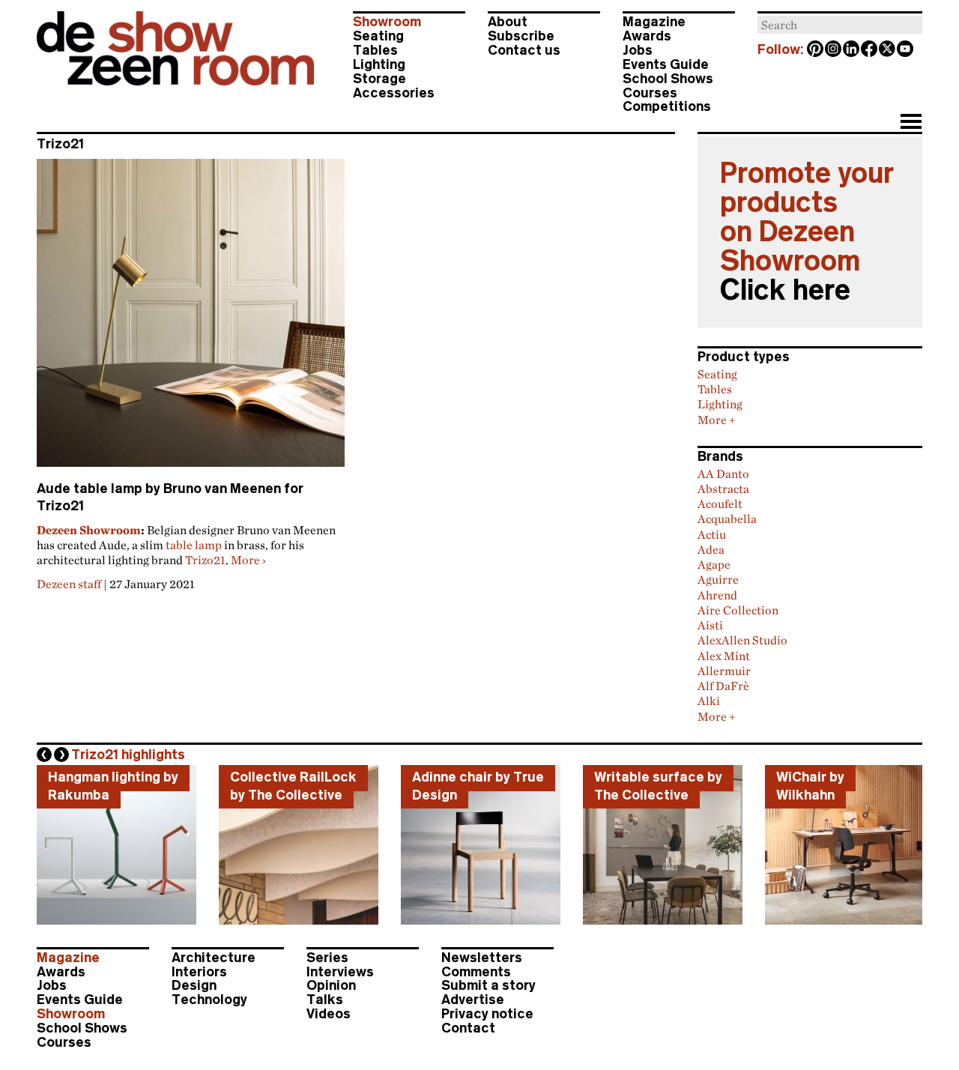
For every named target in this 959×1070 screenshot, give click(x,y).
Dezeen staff (69, 583)
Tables (375, 50)
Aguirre (718, 579)
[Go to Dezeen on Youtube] (906, 50)
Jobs (638, 50)
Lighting (379, 64)
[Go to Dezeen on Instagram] (834, 50)
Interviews (340, 972)
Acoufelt (720, 503)
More (248, 559)
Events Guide (666, 64)
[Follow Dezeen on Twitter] (888, 50)
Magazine (654, 21)
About (507, 21)
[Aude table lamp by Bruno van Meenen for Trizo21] (191, 319)
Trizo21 (205, 559)
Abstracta (723, 488)
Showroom (387, 21)
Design (194, 985)
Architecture (213, 957)
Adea (711, 549)
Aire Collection (738, 609)
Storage (379, 78)
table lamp (194, 544)
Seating (378, 36)
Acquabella (727, 518)
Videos (328, 1014)
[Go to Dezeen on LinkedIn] (852, 50)
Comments (476, 972)
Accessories (394, 93)
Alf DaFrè (723, 685)
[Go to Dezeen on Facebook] (870, 50)
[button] (911, 123)
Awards (647, 36)
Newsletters (481, 957)
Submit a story (488, 985)
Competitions (667, 106)
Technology (209, 999)
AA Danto (723, 473)
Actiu (712, 534)
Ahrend (717, 594)
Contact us (524, 50)
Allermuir (724, 670)
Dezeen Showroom (89, 529)
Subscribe (521, 36)
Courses (650, 93)
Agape (714, 564)
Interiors (199, 972)
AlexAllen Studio (742, 639)
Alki (709, 700)
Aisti (710, 624)
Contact (468, 1028)
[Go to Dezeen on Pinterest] (816, 50)
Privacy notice (487, 1014)
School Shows (668, 78)
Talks (324, 999)
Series (327, 957)
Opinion (331, 985)
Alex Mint (724, 655)
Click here (785, 290)
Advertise (472, 999)
